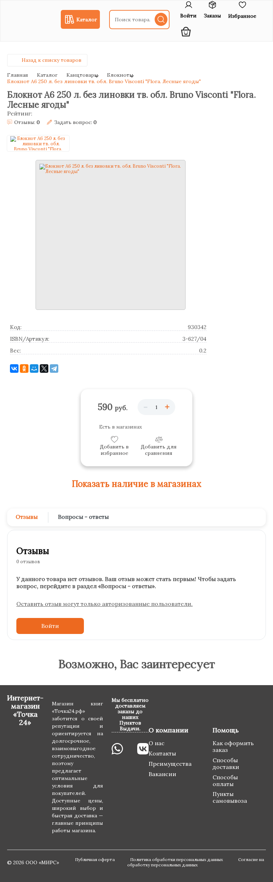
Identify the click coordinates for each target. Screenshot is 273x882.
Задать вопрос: (75, 122)
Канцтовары (82, 75)
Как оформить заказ (233, 746)
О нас (157, 743)
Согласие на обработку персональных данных (195, 862)
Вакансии (162, 774)
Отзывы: (27, 122)
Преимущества (170, 763)
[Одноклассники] (24, 368)
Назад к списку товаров (51, 60)
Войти (50, 625)
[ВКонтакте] (14, 368)
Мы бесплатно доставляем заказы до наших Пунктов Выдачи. (130, 714)
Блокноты (120, 75)
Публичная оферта (95, 859)
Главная (17, 75)
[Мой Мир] (34, 368)
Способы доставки (226, 763)
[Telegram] (54, 368)
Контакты (162, 753)
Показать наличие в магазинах (137, 484)
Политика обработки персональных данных (177, 859)
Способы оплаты (225, 780)
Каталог (47, 75)
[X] (44, 368)
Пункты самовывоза (230, 797)
